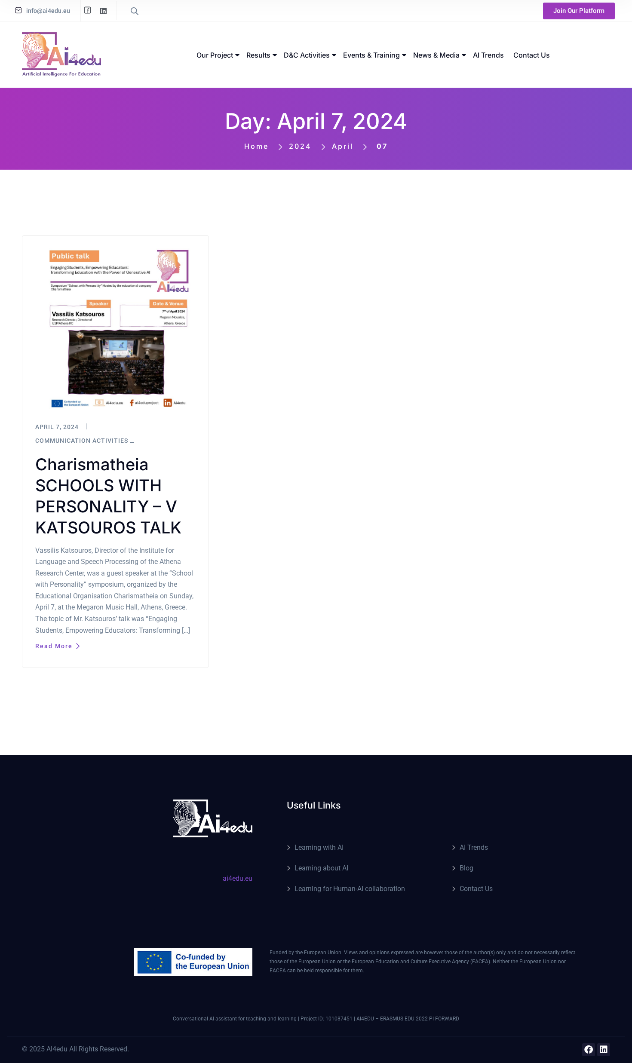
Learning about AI (321, 868)
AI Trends (474, 847)
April (342, 146)
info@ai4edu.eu (48, 10)
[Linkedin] (603, 1049)
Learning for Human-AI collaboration (350, 889)
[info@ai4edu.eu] (18, 10)
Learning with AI (319, 847)
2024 (300, 146)
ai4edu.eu (237, 878)
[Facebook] (588, 1049)
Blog (466, 868)
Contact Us (476, 889)
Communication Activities (81, 440)
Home (256, 146)
